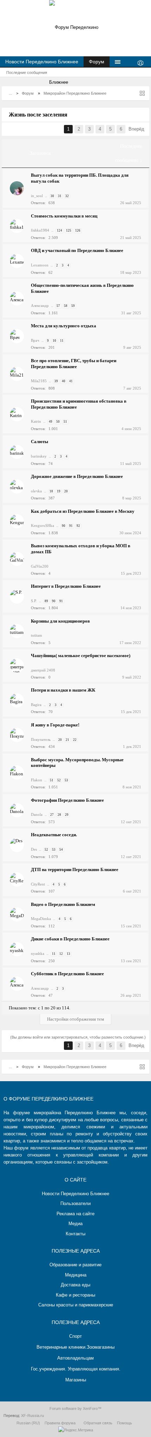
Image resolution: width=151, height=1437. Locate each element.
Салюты (39, 441)
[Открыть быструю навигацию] (142, 93)
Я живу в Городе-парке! (55, 724)
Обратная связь (98, 1423)
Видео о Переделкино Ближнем (63, 904)
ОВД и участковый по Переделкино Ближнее (77, 250)
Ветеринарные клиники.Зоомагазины (75, 1347)
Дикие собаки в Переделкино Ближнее (70, 938)
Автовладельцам (75, 1358)
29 (66, 815)
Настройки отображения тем (75, 1019)
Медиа (75, 1223)
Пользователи (75, 1203)
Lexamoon (39, 265)
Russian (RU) (28, 1423)
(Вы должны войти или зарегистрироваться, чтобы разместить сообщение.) (78, 1037)
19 (58, 491)
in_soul (37, 196)
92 (78, 526)
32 (67, 196)
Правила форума (60, 1423)
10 (54, 340)
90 (63, 526)
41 (71, 381)
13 (68, 954)
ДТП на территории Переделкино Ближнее (74, 869)
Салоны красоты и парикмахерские (75, 1304)
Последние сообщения (26, 72)
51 (65, 421)
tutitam (36, 635)
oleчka (36, 491)
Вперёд (136, 129)
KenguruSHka (42, 525)
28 (59, 815)
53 (66, 780)
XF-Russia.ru (32, 1415)
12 (61, 954)
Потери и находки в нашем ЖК (63, 690)
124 (59, 230)
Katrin (36, 421)
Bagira (36, 704)
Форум (96, 61)
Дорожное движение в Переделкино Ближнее (77, 476)
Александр (40, 305)
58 (65, 306)
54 (61, 849)
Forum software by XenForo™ (75, 1408)
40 (63, 381)
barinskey (39, 456)
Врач (35, 340)
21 (67, 740)
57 (58, 306)
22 (75, 740)
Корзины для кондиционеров (60, 621)
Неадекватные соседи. (54, 834)
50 (58, 421)
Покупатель (41, 739)
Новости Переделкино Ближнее (41, 61)
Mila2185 (39, 381)
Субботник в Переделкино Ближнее (67, 973)
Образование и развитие (75, 1264)
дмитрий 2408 (43, 670)
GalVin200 (39, 566)
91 (71, 526)
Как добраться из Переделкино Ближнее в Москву (82, 511)
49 (50, 421)
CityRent (38, 884)
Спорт (75, 1336)
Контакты (75, 1233)
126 (77, 230)
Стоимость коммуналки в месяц (64, 216)
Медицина (75, 1275)
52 (59, 780)
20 (66, 491)
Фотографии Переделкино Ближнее (67, 800)
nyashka (37, 953)
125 (68, 230)
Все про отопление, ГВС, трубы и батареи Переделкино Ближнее (73, 363)
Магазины (75, 1379)
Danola (36, 814)
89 (46, 601)
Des (34, 849)
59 (73, 306)
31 (59, 196)
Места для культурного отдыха (63, 325)
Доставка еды (75, 1284)
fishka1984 (40, 230)
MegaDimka (41, 918)
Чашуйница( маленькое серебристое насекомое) (80, 655)
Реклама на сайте (75, 1213)
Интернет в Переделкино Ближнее (66, 586)
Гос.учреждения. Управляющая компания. (75, 1369)
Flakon (36, 780)
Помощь (124, 1423)
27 (52, 815)
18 (51, 491)
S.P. (34, 601)
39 (56, 381)
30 (52, 196)
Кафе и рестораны (75, 1295)
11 (62, 340)
